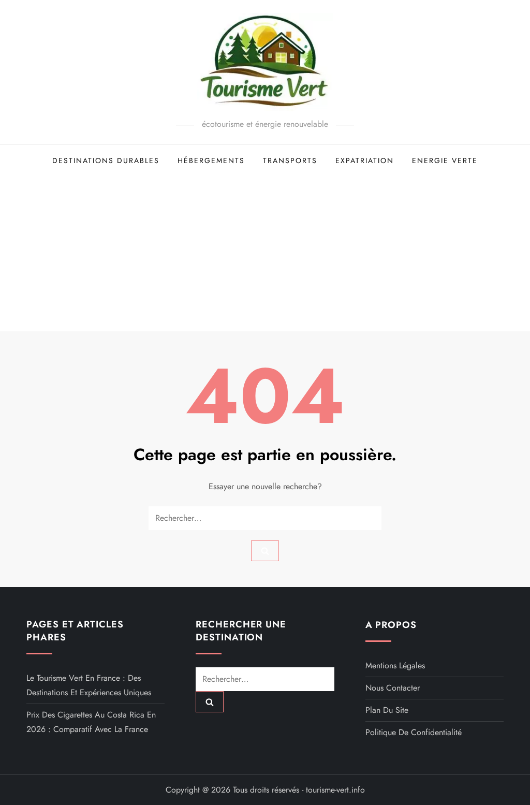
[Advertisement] (265, 253)
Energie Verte (445, 160)
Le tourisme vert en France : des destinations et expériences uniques (88, 685)
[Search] (265, 550)
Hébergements (211, 160)
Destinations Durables (105, 160)
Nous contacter (392, 688)
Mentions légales (395, 665)
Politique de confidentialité (413, 732)
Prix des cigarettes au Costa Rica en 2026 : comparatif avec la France (91, 722)
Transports (290, 160)
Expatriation (364, 160)
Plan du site (386, 710)
